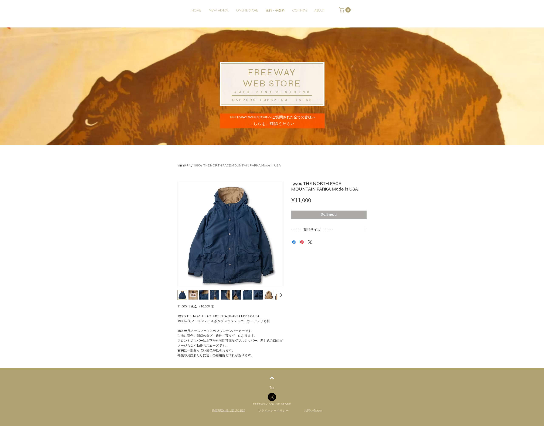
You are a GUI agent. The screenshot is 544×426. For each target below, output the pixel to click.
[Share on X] (310, 242)
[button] (345, 10)
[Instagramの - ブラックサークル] (272, 397)
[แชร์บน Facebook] (293, 242)
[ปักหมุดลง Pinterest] (302, 242)
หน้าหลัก (184, 165)
